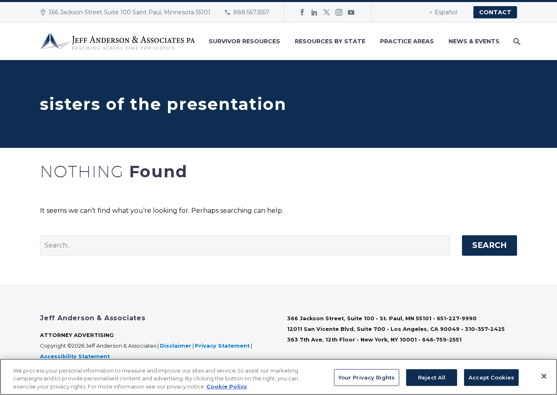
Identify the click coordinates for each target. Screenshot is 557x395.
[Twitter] (326, 12)
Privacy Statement (222, 346)
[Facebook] (302, 12)
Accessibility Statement (75, 356)
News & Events (474, 41)
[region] (278, 377)
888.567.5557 (251, 12)
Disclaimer (175, 346)
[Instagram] (339, 12)
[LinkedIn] (314, 12)
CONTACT (495, 12)
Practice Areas (407, 41)
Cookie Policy (226, 386)
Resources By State (330, 41)
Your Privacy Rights (366, 377)
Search (489, 245)
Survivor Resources (244, 41)
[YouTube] (351, 12)
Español (446, 12)
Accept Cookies (491, 377)
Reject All (431, 377)
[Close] (544, 376)
